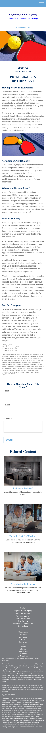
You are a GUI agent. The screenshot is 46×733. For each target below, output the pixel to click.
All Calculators (23, 656)
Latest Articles (23, 651)
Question (8, 418)
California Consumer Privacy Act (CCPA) (18, 687)
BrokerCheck (5, 660)
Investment (23, 637)
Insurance (23, 642)
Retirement (23, 635)
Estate (23, 639)
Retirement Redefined (23, 488)
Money (23, 646)
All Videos (23, 653)
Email (7, 404)
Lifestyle (23, 649)
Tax (23, 644)
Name (7, 390)
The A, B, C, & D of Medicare (23, 536)
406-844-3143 (24, 27)
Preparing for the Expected (23, 584)
